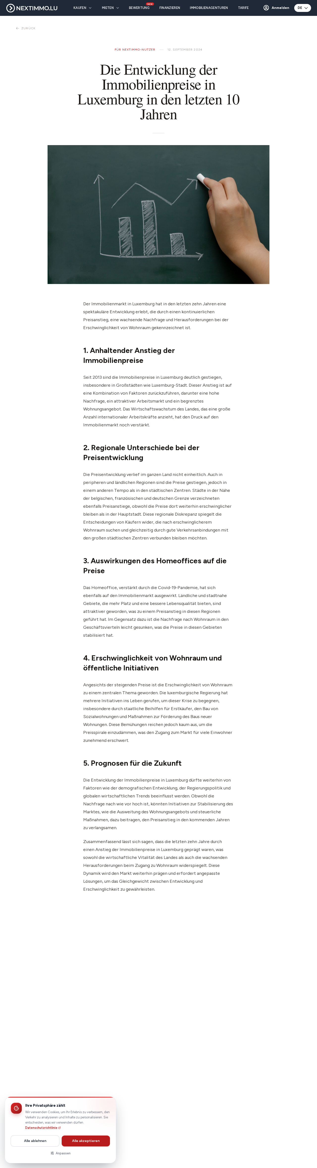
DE (300, 8)
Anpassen (63, 1153)
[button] (276, 8)
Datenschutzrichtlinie (41, 1128)
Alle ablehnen (35, 1141)
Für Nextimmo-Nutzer (135, 49)
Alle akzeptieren (86, 1141)
